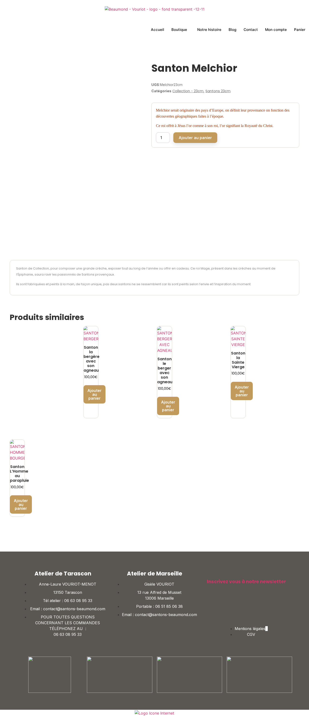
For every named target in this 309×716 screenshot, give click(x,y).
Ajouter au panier (195, 137)
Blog (232, 29)
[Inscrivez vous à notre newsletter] (209, 573)
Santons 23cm (218, 91)
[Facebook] (239, 605)
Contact (251, 29)
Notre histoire (209, 29)
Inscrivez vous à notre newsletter (246, 581)
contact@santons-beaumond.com (74, 608)
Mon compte (276, 29)
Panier (299, 29)
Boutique (179, 29)
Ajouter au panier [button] (94, 394)
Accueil (157, 29)
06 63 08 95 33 (78, 600)
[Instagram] (253, 605)
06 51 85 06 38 (169, 606)
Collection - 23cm (188, 91)
